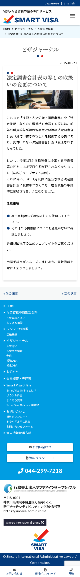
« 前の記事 (10, 293)
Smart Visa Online (18, 385)
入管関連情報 (45, 29)
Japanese (52, 3)
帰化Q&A (11, 365)
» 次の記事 (69, 293)
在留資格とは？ (15, 318)
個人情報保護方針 (18, 433)
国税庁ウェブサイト (27, 173)
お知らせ (12, 371)
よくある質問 (14, 400)
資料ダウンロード (17, 416)
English (69, 3)
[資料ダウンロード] (45, 571)
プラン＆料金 (14, 395)
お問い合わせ (15, 411)
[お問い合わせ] (14, 571)
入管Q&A (11, 346)
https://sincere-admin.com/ (24, 511)
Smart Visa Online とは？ (21, 390)
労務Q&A (11, 360)
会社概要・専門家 (18, 378)
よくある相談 (14, 322)
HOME (7, 29)
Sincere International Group (23, 522)
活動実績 (11, 334)
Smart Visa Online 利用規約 (22, 405)
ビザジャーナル (24, 29)
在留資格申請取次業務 (22, 312)
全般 (9, 355)
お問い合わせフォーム (19, 426)
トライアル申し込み (18, 421)
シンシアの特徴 (17, 329)
